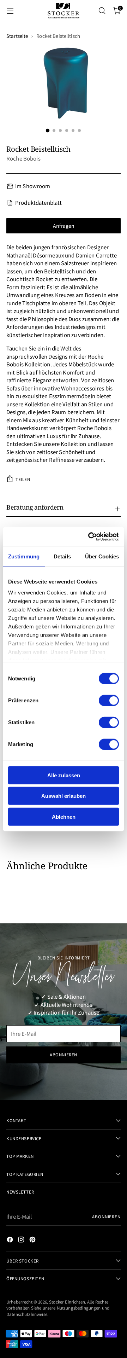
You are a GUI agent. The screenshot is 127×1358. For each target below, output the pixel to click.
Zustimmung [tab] (24, 556)
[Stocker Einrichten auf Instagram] (22, 1240)
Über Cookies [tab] (102, 556)
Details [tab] (62, 556)
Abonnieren (106, 1216)
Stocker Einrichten (67, 1302)
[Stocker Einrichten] (63, 10)
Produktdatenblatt (38, 202)
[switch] (109, 700)
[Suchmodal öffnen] (102, 11)
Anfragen (63, 225)
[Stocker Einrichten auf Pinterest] (33, 1240)
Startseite (17, 36)
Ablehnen (63, 816)
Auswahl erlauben (63, 796)
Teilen (23, 479)
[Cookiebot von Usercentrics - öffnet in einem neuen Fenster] (89, 536)
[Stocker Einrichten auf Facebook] (10, 1240)
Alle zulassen (63, 775)
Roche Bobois (23, 158)
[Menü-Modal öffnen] (10, 11)
